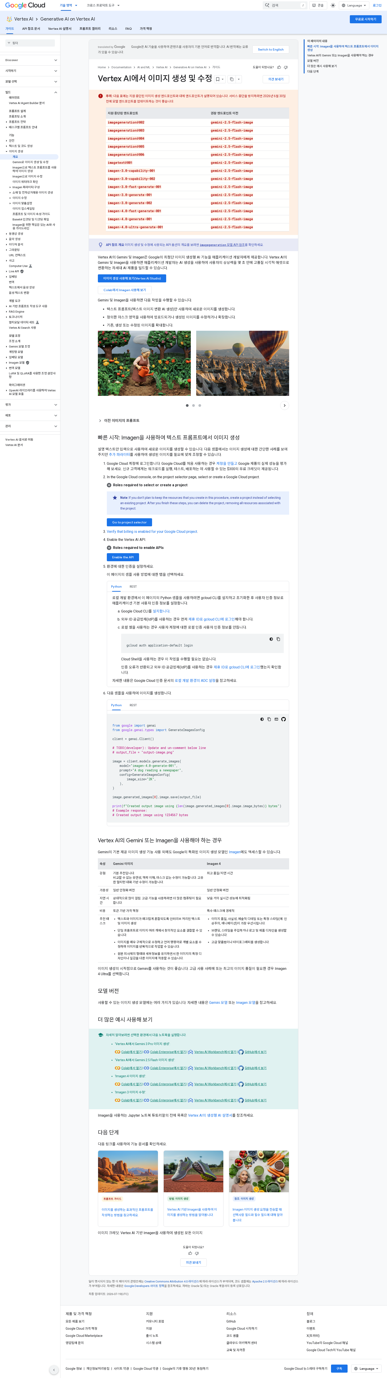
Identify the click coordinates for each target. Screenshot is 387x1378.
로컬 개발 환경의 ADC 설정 (195, 680)
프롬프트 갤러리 (90, 29)
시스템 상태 (153, 1343)
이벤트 (311, 1328)
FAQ (128, 29)
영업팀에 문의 (75, 1343)
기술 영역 (66, 5)
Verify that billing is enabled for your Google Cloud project (152, 531)
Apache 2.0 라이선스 (265, 1281)
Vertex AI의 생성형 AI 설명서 (210, 1115)
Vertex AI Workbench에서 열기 (215, 1052)
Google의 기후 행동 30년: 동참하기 (186, 1368)
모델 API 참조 (222, 245)
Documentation (121, 67)
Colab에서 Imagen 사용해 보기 (124, 290)
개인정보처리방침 (98, 1368)
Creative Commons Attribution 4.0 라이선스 (171, 1281)
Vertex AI (23, 19)
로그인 (377, 5)
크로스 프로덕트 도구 (100, 5)
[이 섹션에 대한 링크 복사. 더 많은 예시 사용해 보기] (157, 1020)
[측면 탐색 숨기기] (53, 1369)
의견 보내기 (276, 79)
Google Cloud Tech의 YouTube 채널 (331, 1350)
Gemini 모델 (218, 1002)
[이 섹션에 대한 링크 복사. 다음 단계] (123, 1133)
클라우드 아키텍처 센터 (241, 1343)
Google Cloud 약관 (145, 1368)
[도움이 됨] (279, 67)
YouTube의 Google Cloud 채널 (327, 1343)
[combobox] (285, 5)
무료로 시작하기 (365, 19)
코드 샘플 (232, 1335)
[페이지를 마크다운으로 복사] (232, 79)
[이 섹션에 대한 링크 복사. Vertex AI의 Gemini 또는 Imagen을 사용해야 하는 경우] (226, 841)
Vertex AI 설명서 (59, 29)
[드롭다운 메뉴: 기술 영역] (77, 5)
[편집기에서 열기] (276, 719)
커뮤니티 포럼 (155, 1321)
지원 (149, 1328)
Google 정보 (74, 1368)
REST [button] (133, 586)
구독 (339, 1369)
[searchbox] (30, 43)
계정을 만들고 (226, 463)
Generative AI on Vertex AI (67, 19)
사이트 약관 (121, 1368)
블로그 (311, 1321)
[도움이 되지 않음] (285, 67)
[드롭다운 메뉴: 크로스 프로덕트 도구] (119, 5)
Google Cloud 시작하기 (241, 1328)
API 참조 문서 (31, 29)
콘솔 (321, 5)
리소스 (113, 29)
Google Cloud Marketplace (84, 1335)
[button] (26, 60)
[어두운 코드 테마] (271, 639)
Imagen (235, 852)
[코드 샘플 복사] (278, 639)
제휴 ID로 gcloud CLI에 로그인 (211, 619)
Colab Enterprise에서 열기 (168, 1052)
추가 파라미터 (119, 454)
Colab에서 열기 (131, 1052)
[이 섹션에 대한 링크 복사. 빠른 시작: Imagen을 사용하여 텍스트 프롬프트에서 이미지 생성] (244, 438)
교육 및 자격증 (235, 1350)
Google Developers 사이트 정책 (144, 1286)
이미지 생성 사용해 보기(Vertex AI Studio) (132, 278)
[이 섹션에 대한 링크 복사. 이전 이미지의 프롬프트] (144, 420)
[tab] (116, 586)
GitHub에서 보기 (256, 1052)
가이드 (9, 29)
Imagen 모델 (245, 1002)
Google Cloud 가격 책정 (81, 1328)
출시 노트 (152, 1335)
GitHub (231, 1321)
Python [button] (116, 586)
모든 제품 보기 (75, 1321)
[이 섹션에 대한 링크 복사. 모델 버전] (123, 991)
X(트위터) (313, 1335)
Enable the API (123, 557)
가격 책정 (146, 29)
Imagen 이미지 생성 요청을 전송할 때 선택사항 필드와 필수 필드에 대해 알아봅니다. (258, 1215)
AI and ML (143, 67)
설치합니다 (161, 611)
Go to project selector (129, 522)
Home (102, 67)
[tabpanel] (198, 639)
